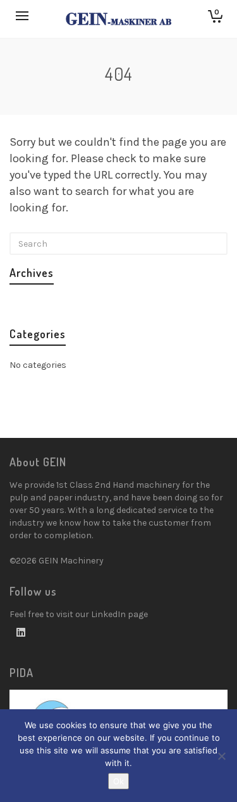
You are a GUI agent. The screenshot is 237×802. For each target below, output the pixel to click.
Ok (118, 781)
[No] (221, 756)
